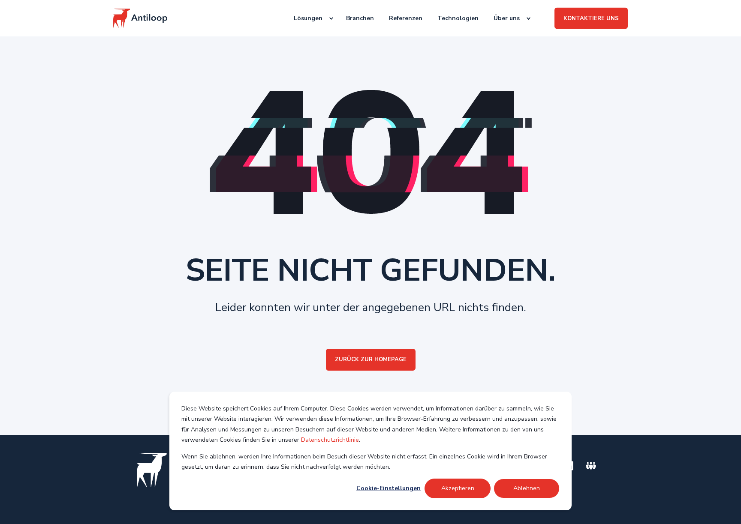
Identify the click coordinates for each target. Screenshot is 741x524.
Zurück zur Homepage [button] (371, 359)
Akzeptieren (457, 488)
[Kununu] (590, 465)
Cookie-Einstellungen (388, 488)
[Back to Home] (140, 18)
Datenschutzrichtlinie (330, 440)
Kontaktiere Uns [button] (591, 18)
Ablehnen (526, 488)
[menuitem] (309, 18)
